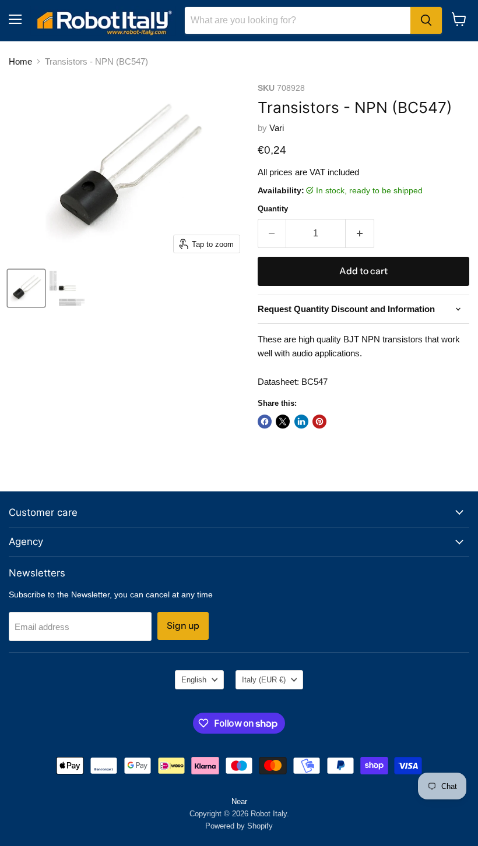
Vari (276, 128)
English (193, 679)
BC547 (314, 382)
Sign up (183, 625)
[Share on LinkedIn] (301, 422)
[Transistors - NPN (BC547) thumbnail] (26, 288)
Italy (264, 679)
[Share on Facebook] (265, 422)
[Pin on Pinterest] (319, 422)
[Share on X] (283, 422)
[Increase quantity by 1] (360, 233)
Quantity (273, 208)
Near (239, 801)
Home (20, 61)
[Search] (426, 20)
